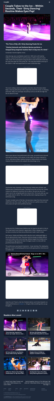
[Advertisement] (27, 76)
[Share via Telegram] (34, 311)
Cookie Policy (9, 389)
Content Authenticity (44, 389)
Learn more (28, 397)
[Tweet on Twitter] (20, 311)
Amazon (21, 304)
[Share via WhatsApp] (31, 311)
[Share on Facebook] (36, 311)
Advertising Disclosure (32, 389)
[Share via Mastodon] (26, 311)
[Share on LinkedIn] (18, 311)
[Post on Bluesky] (23, 311)
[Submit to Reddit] (28, 311)
